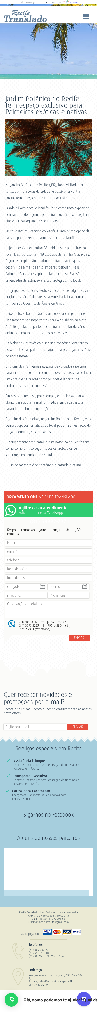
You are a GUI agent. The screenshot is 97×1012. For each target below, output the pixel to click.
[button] (11, 1000)
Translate (74, 2)
